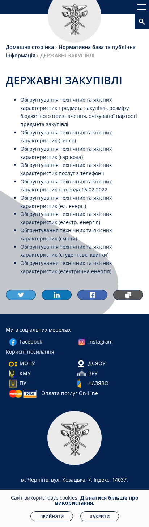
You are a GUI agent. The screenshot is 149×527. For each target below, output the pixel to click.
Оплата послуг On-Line (69, 393)
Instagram (100, 341)
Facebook (31, 341)
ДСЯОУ (97, 363)
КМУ (25, 373)
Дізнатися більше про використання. (97, 500)
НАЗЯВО (98, 383)
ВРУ (93, 373)
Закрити (100, 516)
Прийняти (52, 516)
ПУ (23, 383)
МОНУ (27, 363)
